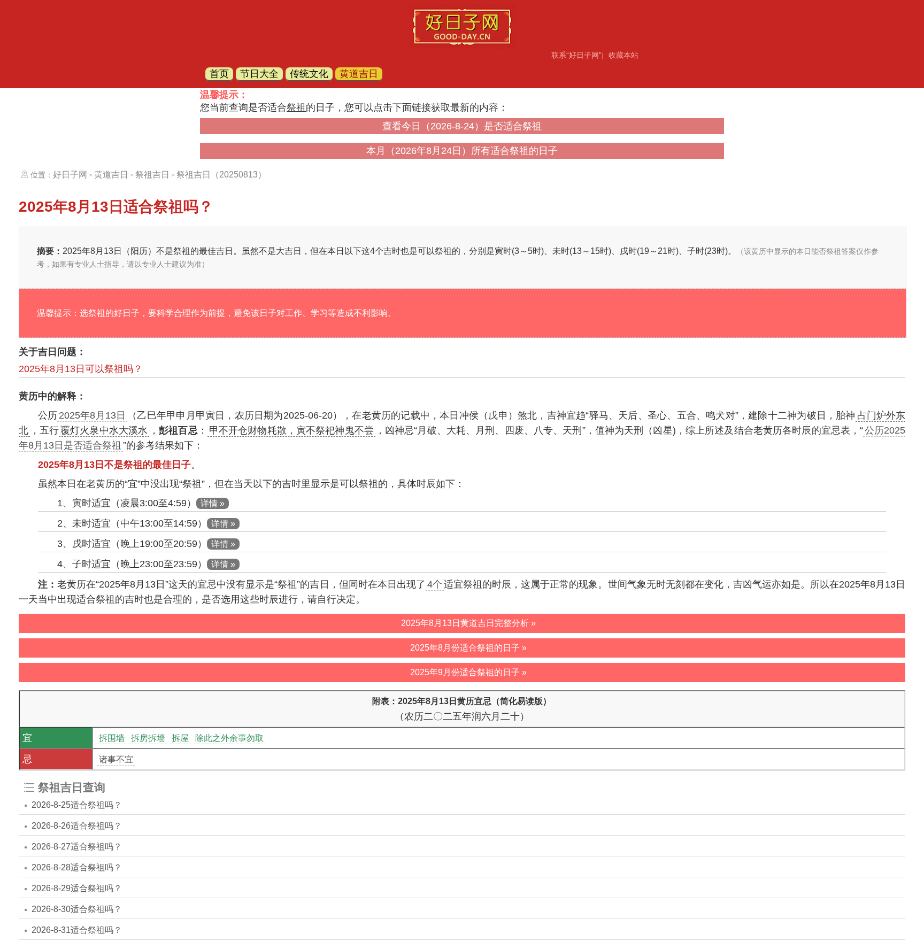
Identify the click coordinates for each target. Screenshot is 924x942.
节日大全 (259, 73)
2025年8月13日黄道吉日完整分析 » (468, 623)
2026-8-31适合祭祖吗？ (77, 930)
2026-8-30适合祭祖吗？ (77, 909)
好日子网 (70, 174)
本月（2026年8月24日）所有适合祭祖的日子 (462, 150)
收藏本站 (623, 55)
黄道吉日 (359, 73)
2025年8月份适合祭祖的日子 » (468, 647)
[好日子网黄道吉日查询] (462, 45)
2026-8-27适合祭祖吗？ (77, 846)
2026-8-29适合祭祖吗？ (77, 888)
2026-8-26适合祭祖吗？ (77, 825)
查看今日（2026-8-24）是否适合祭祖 (462, 126)
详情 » (213, 503)
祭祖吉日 (152, 174)
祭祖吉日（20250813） (221, 174)
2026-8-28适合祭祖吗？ (77, 867)
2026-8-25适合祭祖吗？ (77, 804)
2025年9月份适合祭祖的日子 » (468, 672)
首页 (219, 73)
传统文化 (309, 73)
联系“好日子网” (576, 55)
